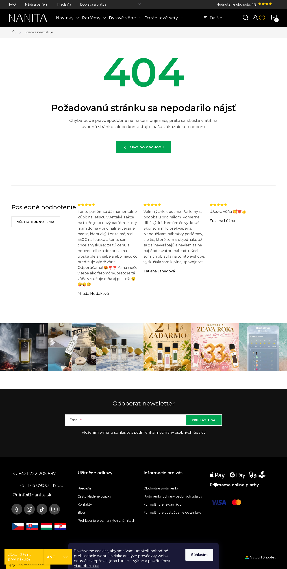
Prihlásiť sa (203, 420)
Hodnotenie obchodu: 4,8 (236, 4)
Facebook (16, 509)
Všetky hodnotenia (35, 222)
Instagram (29, 509)
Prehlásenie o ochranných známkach (106, 521)
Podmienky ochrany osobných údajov (173, 496)
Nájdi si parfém (36, 4)
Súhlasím (199, 555)
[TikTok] (42, 509)
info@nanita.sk (35, 495)
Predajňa (64, 4)
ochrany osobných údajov (182, 432)
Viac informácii (86, 566)
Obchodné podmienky (161, 488)
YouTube (54, 509)
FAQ (12, 4)
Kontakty (85, 504)
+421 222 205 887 (37, 473)
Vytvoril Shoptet (263, 557)
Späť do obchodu (147, 147)
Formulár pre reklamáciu (163, 504)
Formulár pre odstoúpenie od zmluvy (173, 513)
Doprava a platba (93, 4)
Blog (81, 513)
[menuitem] (68, 18)
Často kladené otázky (94, 496)
